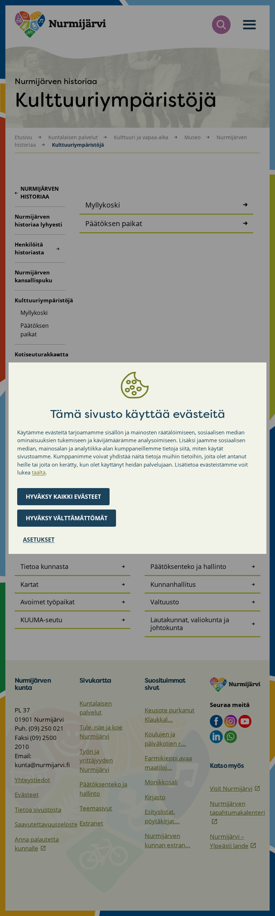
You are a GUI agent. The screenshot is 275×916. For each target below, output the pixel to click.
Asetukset (38, 540)
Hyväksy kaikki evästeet (63, 497)
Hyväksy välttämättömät (66, 518)
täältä (38, 472)
